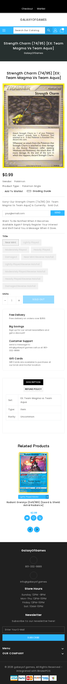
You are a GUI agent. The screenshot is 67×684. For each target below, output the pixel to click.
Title (5, 236)
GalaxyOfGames (33, 19)
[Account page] (55, 30)
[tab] (33, 382)
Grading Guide (42, 191)
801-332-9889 (33, 566)
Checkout (27, 8)
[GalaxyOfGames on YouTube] (36, 3)
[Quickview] (27, 518)
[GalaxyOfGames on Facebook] (24, 3)
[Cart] (62, 30)
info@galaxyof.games (33, 581)
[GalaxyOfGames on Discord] (42, 3)
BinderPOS (44, 671)
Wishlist (41, 8)
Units (5, 294)
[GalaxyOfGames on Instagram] (30, 3)
